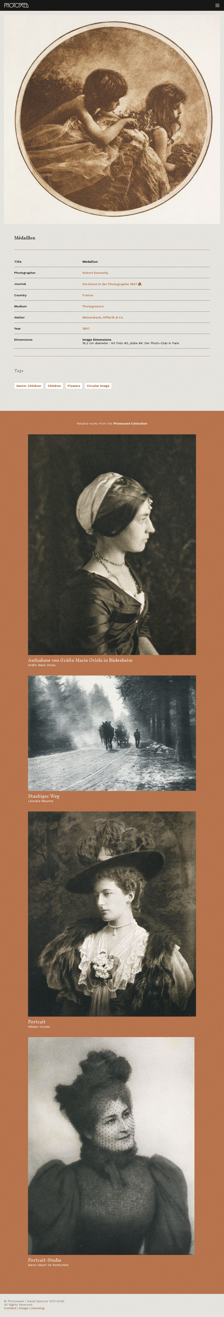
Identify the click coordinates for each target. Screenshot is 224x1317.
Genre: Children (28, 386)
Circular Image (98, 386)
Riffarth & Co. (113, 317)
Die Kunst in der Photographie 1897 (110, 284)
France (87, 295)
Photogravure (93, 306)
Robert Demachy (95, 272)
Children (54, 386)
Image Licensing (32, 1308)
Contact (10, 1308)
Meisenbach (91, 317)
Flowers (74, 386)
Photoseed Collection (130, 423)
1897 (86, 328)
